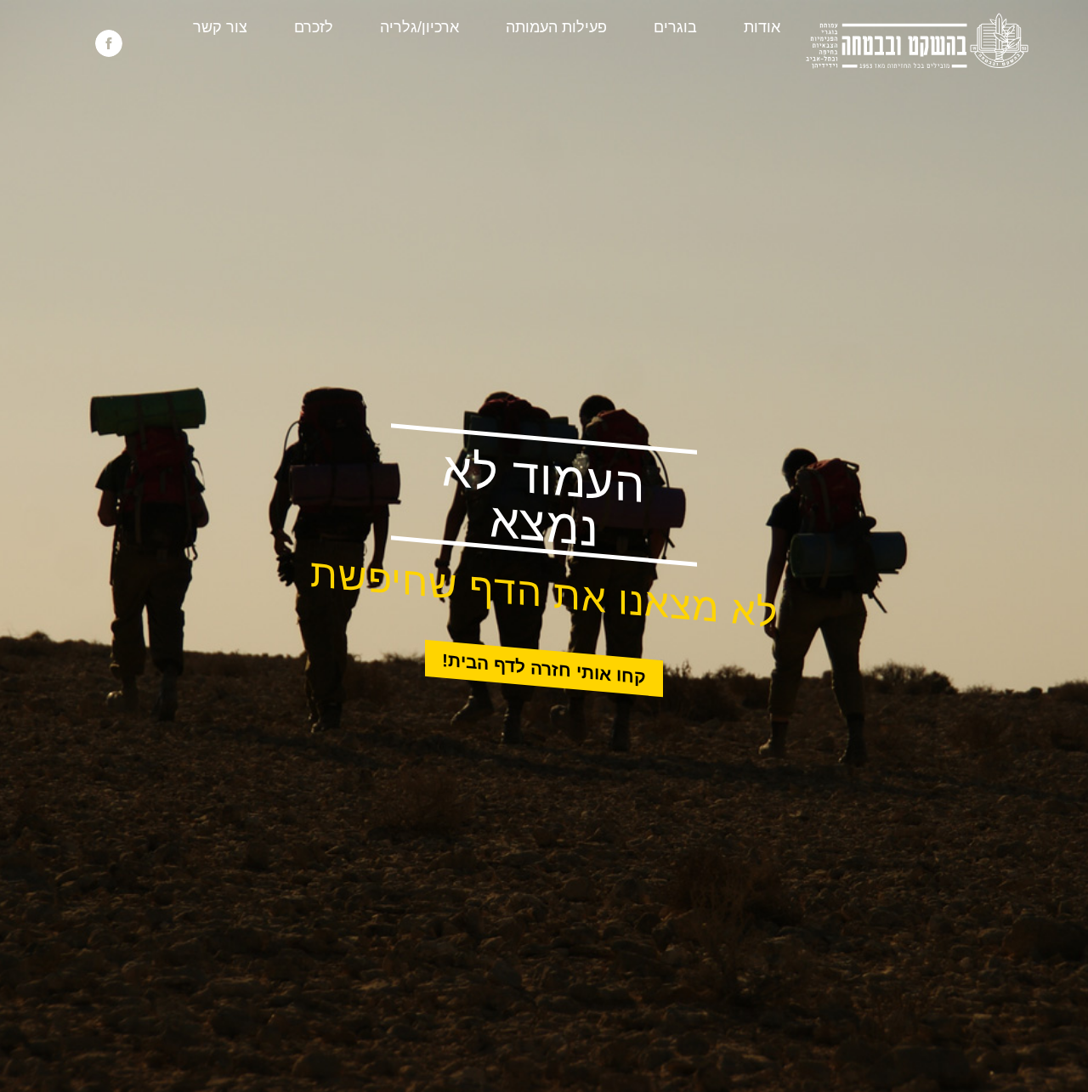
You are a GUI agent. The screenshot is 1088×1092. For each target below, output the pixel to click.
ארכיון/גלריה (419, 27)
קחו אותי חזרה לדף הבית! (544, 668)
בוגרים (675, 27)
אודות (762, 27)
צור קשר (220, 27)
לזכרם (313, 27)
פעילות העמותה (556, 27)
